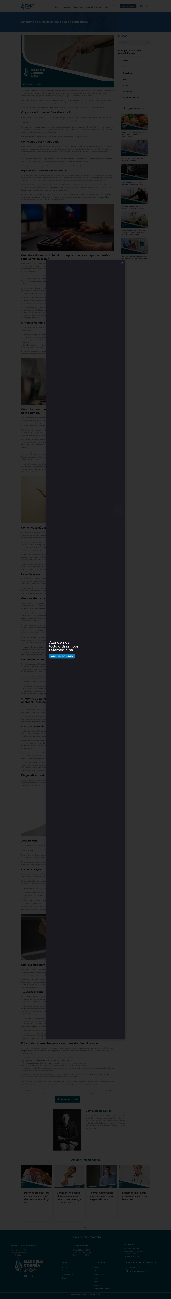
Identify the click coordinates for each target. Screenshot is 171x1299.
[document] (85, 649)
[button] (122, 263)
